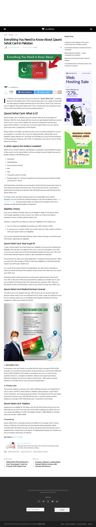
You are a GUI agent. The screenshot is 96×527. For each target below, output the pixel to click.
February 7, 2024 (27, 47)
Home (5, 34)
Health (16, 34)
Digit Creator (41, 524)
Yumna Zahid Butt (14, 47)
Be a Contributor (70, 524)
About (62, 524)
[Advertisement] (48, 13)
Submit (62, 510)
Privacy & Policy (81, 524)
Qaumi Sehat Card (13, 451)
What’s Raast (16, 437)
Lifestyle (11, 34)
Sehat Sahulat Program (41, 451)
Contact (90, 524)
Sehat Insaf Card (26, 451)
